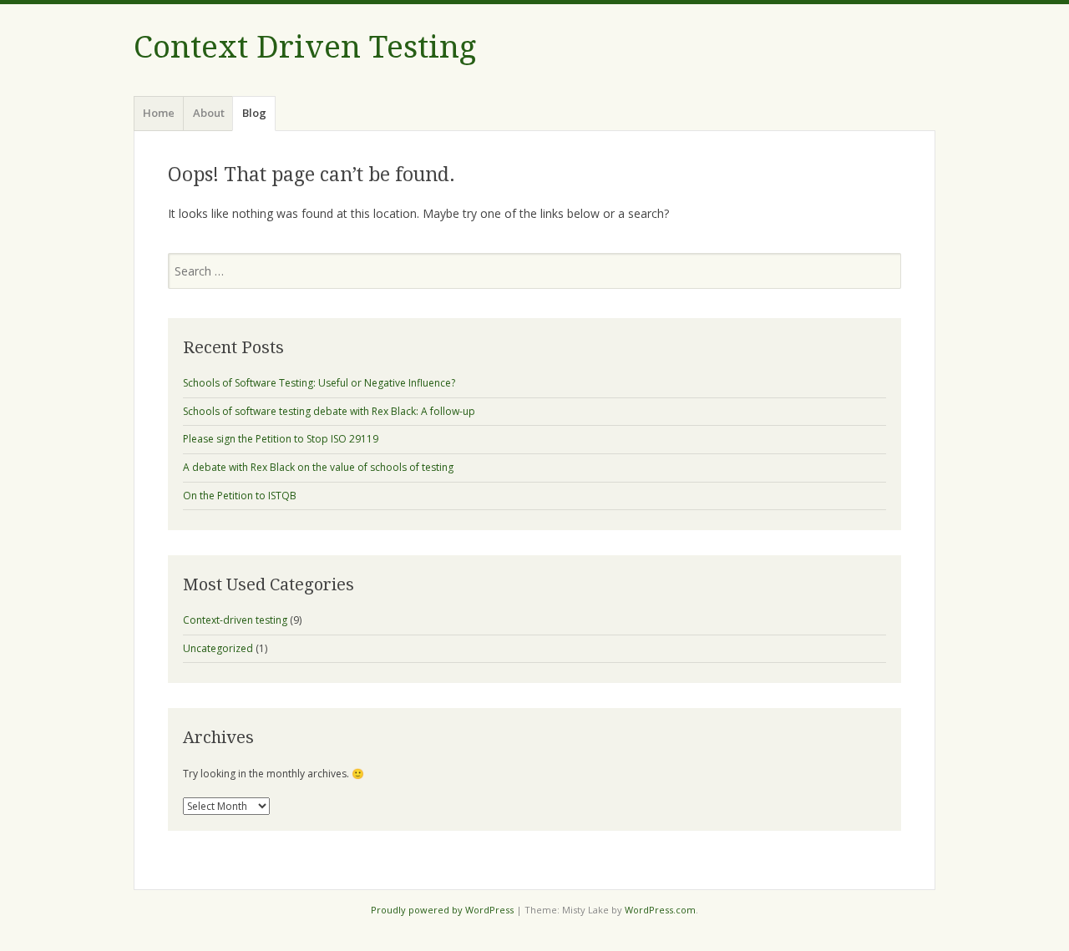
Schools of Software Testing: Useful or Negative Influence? (319, 383)
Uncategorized (218, 648)
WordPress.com (660, 909)
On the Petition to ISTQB (239, 495)
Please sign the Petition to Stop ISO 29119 (280, 439)
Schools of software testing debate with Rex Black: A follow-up (329, 411)
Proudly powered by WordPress (442, 909)
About (209, 112)
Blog (254, 112)
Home (159, 112)
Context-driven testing (235, 620)
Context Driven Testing (305, 47)
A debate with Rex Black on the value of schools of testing (318, 467)
